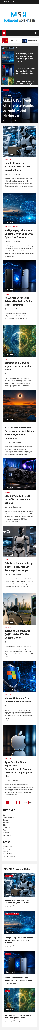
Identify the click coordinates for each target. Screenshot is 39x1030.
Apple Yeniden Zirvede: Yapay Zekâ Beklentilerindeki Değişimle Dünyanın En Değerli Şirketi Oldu (19, 769)
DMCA (5, 851)
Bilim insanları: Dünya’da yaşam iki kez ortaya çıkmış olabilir (25, 83)
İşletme (5, 90)
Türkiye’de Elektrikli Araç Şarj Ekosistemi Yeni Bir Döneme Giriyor (17, 634)
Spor (4, 830)
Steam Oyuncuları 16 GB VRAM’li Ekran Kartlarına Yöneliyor (17, 499)
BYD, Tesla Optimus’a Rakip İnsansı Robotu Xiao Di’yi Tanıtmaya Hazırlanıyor (19, 567)
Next (30, 803)
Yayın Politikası (8, 854)
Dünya (5, 820)
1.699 (26, 803)
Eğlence (7, 424)
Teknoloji (8, 159)
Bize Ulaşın (7, 835)
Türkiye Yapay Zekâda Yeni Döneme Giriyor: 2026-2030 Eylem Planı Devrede (19, 234)
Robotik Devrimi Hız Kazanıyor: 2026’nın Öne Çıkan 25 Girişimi (17, 166)
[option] (19, 57)
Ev (4, 815)
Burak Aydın (15, 121)
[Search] (35, 33)
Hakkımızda (7, 846)
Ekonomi (8, 627)
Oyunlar (8, 492)
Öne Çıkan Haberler (11, 227)
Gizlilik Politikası (9, 856)
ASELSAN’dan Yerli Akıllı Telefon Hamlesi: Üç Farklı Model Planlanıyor (25, 70)
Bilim (6, 359)
